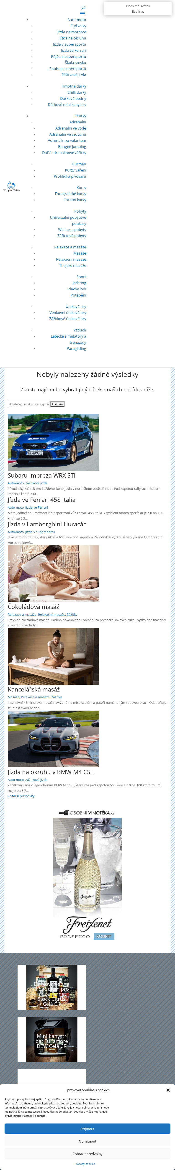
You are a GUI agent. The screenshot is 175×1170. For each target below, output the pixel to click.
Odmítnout (87, 1141)
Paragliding (76, 348)
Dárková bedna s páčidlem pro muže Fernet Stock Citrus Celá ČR (51, 993)
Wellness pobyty (72, 229)
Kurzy (81, 187)
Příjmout (87, 1128)
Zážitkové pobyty (71, 235)
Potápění (78, 295)
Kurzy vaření (75, 170)
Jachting (79, 282)
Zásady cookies (85, 1164)
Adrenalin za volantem (67, 140)
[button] (168, 1090)
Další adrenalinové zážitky (64, 152)
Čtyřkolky (78, 25)
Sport (81, 276)
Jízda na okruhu (73, 38)
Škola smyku (75, 62)
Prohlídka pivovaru (70, 176)
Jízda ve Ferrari (73, 50)
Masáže (79, 253)
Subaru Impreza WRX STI (41, 475)
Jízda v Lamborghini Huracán (47, 524)
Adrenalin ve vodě (70, 128)
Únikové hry (76, 306)
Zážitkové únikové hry (67, 318)
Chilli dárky (76, 92)
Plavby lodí (77, 289)
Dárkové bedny (73, 98)
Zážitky (80, 115)
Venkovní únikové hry (67, 312)
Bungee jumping (72, 146)
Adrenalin (77, 122)
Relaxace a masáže (70, 247)
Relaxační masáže (71, 259)
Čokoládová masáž (33, 607)
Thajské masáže (72, 265)
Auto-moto (76, 19)
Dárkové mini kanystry (67, 104)
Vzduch (80, 330)
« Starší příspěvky (21, 796)
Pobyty (80, 211)
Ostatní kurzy (75, 199)
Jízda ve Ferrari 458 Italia (41, 499)
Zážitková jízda (74, 74)
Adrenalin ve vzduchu (67, 134)
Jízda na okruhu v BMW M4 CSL (50, 772)
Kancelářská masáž (34, 689)
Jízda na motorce (71, 31)
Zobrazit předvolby (88, 1153)
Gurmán (79, 164)
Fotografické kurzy (70, 193)
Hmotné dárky (74, 86)
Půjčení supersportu (68, 56)
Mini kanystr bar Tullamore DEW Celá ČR (52, 1041)
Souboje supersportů (67, 68)
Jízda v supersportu (69, 44)
